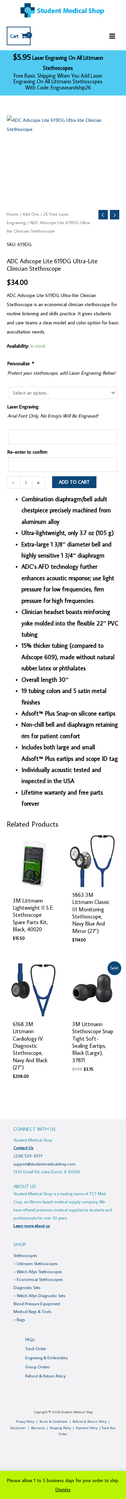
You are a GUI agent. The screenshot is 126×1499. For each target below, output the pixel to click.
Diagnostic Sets (26, 1287)
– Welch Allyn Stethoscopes (37, 1271)
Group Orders (37, 1366)
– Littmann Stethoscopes (35, 1263)
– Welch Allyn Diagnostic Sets (39, 1295)
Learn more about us (31, 1225)
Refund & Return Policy (45, 1375)
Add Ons (31, 214)
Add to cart (74, 482)
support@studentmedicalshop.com (44, 1164)
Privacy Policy (25, 1421)
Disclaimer (18, 1428)
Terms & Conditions (53, 1421)
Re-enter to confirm (27, 452)
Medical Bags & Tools (32, 1311)
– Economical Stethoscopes (37, 1279)
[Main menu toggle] (112, 36)
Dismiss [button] (63, 1489)
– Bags (19, 1319)
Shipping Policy (60, 1428)
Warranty (38, 1428)
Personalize (20, 363)
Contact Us (23, 1147)
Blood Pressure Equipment (36, 1303)
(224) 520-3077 (27, 1155)
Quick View (33, 887)
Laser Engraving (23, 406)
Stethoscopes (25, 1255)
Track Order (35, 1348)
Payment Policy (86, 1428)
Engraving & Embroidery (46, 1357)
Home (12, 214)
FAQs (30, 1339)
